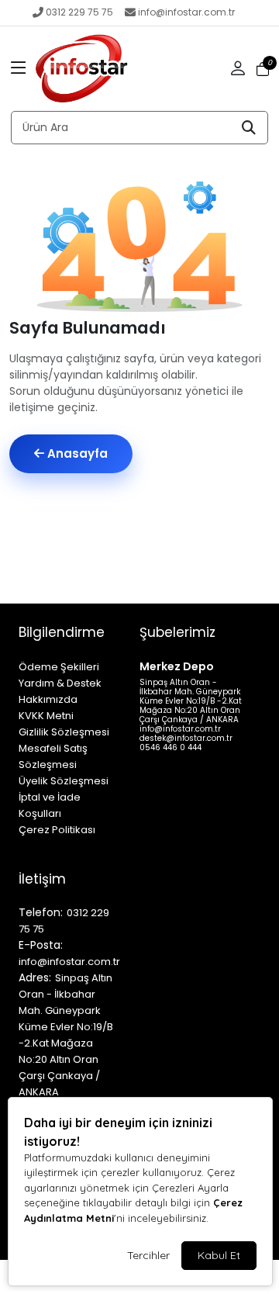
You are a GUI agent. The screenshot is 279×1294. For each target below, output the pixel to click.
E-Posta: (41, 945)
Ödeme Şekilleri (59, 666)
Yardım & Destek (60, 683)
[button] (18, 69)
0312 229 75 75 (79, 12)
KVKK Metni (46, 715)
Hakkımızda (48, 699)
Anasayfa (76, 453)
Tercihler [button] (148, 1255)
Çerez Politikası (57, 829)
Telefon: (41, 912)
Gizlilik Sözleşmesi (64, 732)
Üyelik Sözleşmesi (63, 780)
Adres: (35, 977)
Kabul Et (219, 1255)
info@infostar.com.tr (186, 12)
